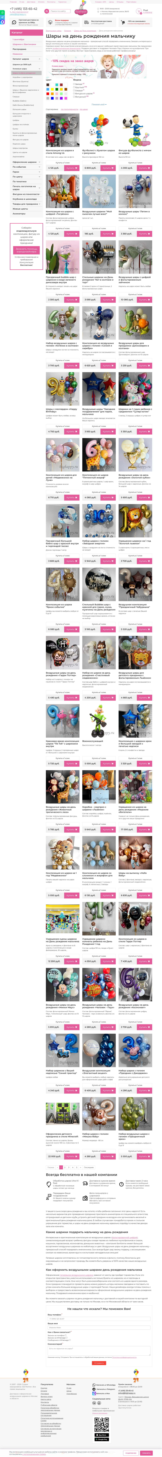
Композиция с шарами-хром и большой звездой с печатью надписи (135, 744)
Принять (146, 1453)
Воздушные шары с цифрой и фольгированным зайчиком (135, 280)
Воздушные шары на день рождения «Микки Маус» (61, 1006)
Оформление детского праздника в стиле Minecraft (62, 1135)
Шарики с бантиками (24, 44)
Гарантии (62, 2)
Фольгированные (20, 86)
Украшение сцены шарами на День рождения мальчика (62, 940)
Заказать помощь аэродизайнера (26, 250)
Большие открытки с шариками (22, 115)
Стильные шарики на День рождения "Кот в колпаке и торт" (97, 280)
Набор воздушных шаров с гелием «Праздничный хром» (134, 1136)
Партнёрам (131, 2)
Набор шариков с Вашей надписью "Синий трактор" (61, 1072)
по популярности (69, 109)
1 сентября (18, 39)
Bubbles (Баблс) (19, 101)
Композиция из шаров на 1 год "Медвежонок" (61, 874)
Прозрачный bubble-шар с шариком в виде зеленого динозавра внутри (61, 280)
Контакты (51, 2)
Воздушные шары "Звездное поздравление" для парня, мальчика (98, 412)
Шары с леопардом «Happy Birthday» (61, 410)
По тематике (20, 181)
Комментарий (55, 1344)
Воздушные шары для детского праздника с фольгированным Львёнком (135, 675)
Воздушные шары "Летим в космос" (134, 212)
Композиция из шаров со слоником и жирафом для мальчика (97, 875)
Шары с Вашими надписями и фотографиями (26, 91)
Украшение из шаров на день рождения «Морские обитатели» (133, 809)
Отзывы (120, 2)
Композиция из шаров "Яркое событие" (59, 606)
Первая (50, 1167)
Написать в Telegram (106, 1389)
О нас (21, 2)
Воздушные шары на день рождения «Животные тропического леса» (61, 809)
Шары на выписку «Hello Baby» (133, 874)
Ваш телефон (55, 1314)
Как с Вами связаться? (60, 1332)
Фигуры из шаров (20, 140)
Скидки (44, 1388)
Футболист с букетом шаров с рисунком (98, 151)
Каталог (17, 32)
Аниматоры (19, 213)
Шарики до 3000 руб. (22, 64)
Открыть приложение (99, 1413)
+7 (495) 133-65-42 (23, 9)
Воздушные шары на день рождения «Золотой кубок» (134, 476)
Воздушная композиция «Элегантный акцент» (96, 1072)
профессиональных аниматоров (66, 48)
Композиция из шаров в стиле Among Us (60, 151)
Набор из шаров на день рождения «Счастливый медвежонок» (96, 675)
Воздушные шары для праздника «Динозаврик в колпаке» (134, 346)
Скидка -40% (100, 2)
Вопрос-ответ (47, 1396)
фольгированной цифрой (125, 1237)
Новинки (18, 54)
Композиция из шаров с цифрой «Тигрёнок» (60, 212)
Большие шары (19, 109)
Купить (70, 168)
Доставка (31, 2)
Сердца (16, 97)
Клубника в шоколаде (25, 199)
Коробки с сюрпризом (22, 77)
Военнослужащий (92, 741)
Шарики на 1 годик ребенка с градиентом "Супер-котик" (135, 410)
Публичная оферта (49, 1405)
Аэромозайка (18, 157)
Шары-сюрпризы (20, 148)
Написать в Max (103, 1393)
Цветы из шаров (20, 152)
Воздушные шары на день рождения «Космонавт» (133, 1006)
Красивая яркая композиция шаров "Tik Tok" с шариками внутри (62, 744)
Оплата (41, 2)
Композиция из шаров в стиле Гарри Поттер (132, 940)
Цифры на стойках (21, 124)
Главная (13, 2)
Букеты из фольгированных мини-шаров (25, 134)
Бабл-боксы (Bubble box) (23, 105)
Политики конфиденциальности (124, 1357)
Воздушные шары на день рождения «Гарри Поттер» (61, 674)
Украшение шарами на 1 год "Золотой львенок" (135, 542)
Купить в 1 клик (63, 163)
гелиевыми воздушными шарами (76, 1275)
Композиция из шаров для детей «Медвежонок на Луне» (61, 477)
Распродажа (19, 49)
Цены (111, 2)
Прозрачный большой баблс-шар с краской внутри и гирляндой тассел (62, 543)
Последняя (89, 1167)
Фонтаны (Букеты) (20, 81)
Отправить (99, 1363)
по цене (84, 109)
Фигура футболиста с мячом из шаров (135, 151)
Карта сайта (46, 1399)
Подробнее (130, 1453)
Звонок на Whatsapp (57, 1338)
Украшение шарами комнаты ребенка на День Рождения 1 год (97, 941)
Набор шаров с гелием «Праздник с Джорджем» (133, 1072)
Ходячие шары (19, 144)
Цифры (16, 120)
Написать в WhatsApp (105, 1385)
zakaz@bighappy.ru (18, 14)
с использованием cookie (34, 1454)
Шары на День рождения (24, 73)
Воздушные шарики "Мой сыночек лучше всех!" (97, 212)
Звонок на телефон (56, 1335)
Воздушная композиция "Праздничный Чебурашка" (134, 606)
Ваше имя (53, 1323)
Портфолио (72, 1394)
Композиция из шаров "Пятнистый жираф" (95, 476)
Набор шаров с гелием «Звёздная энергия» (95, 542)
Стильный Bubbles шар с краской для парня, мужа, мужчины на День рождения (98, 607)
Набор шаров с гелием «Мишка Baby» (95, 1135)
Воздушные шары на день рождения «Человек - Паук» (98, 1006)
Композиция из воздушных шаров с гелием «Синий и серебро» (98, 346)
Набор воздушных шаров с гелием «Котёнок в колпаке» (62, 344)
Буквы (15, 129)
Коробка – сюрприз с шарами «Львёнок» (94, 808)
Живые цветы (20, 209)
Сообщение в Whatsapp (58, 1340)
